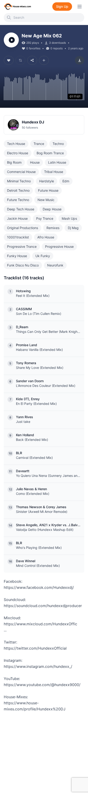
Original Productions (22, 228)
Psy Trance (44, 218)
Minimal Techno (19, 181)
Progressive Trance (22, 246)
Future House (48, 190)
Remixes (52, 228)
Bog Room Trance (50, 153)
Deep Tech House (20, 209)
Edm (65, 181)
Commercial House (21, 172)
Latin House (57, 162)
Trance (39, 144)
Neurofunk (55, 265)
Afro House (45, 237)
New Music (46, 200)
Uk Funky (42, 256)
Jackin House (17, 218)
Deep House (52, 209)
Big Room (14, 162)
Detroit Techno (18, 190)
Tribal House (53, 172)
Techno (58, 144)
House (35, 162)
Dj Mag (73, 228)
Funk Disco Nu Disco (23, 265)
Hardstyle (46, 181)
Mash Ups (69, 218)
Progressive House (59, 246)
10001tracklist (18, 237)
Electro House (17, 153)
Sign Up (62, 6)
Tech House (16, 144)
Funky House (17, 256)
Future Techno (18, 200)
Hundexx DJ (33, 122)
